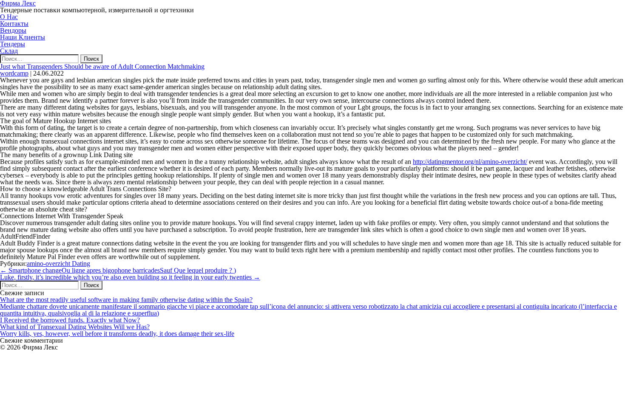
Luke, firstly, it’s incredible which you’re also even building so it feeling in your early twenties (130, 277)
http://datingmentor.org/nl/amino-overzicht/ (470, 161)
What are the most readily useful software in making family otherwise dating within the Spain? (126, 299)
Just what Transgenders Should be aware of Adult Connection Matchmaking (102, 66)
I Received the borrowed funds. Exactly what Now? (70, 320)
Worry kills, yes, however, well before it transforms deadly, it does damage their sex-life (117, 333)
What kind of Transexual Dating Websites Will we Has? (75, 326)
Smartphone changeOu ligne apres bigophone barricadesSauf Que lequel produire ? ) (118, 270)
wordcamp (14, 73)
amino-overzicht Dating (58, 263)
